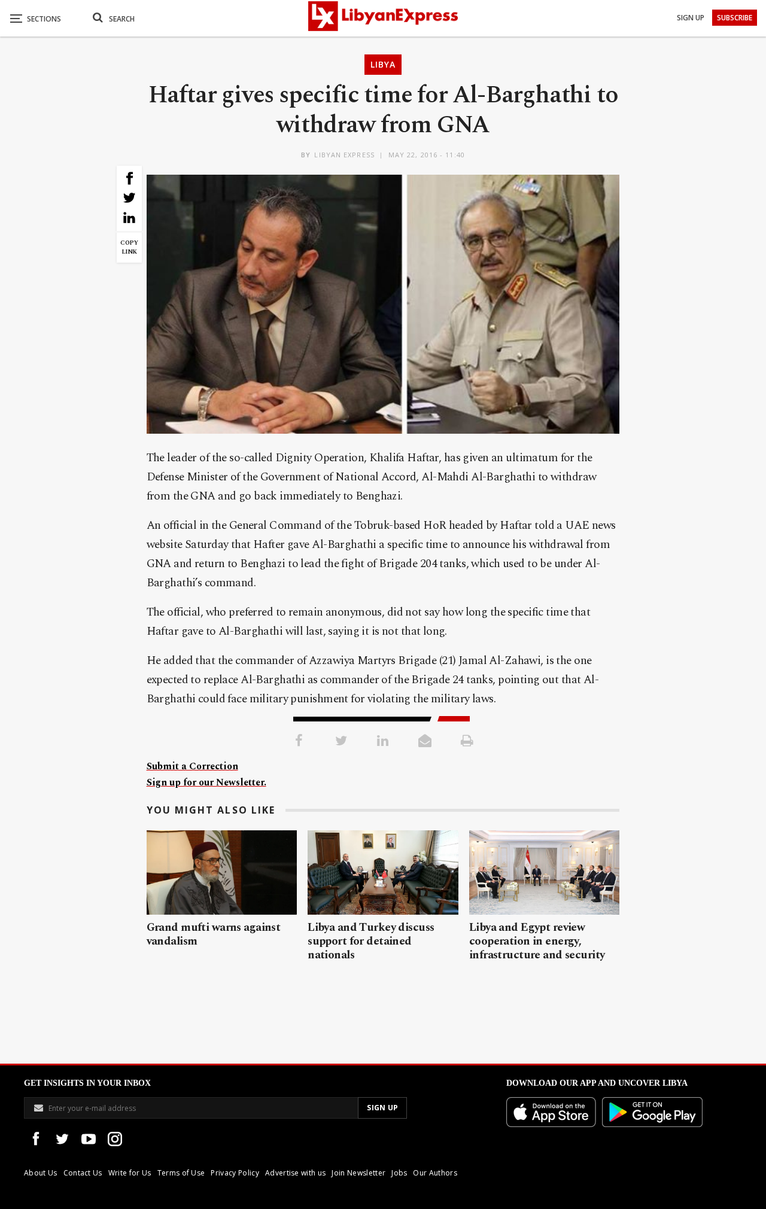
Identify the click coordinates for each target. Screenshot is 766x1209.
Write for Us (129, 1173)
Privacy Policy (235, 1173)
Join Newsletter (358, 1173)
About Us (40, 1173)
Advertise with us (295, 1173)
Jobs (399, 1173)
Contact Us (82, 1173)
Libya (383, 64)
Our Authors (435, 1173)
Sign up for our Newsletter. (206, 782)
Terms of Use (181, 1173)
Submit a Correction (192, 766)
